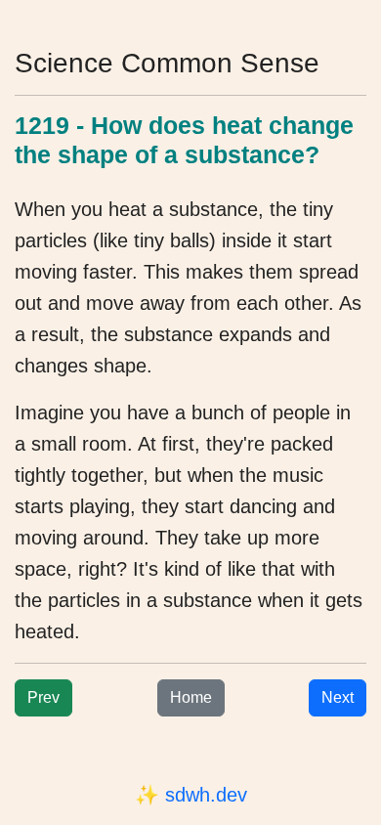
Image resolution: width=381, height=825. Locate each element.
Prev (43, 697)
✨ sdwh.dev (191, 794)
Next (337, 697)
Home (191, 697)
